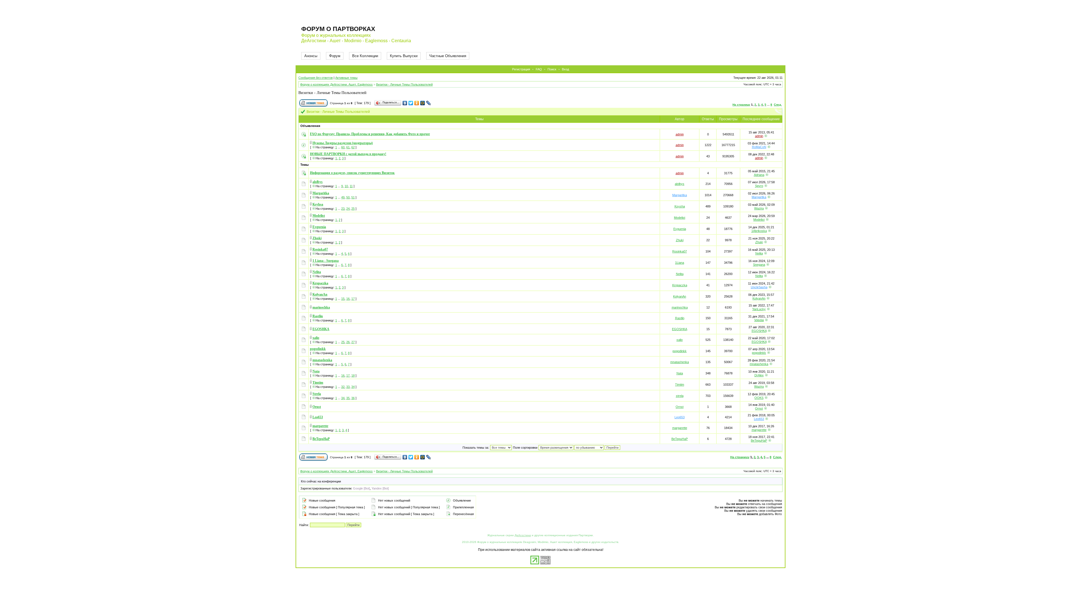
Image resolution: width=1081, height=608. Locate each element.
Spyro (759, 185)
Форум (334, 56)
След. (778, 104)
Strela (316, 394)
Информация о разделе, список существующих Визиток (352, 173)
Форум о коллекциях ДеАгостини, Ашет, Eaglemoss (336, 84)
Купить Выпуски (403, 56)
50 (348, 197)
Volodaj (759, 320)
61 (348, 147)
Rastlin (317, 316)
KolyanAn (319, 294)
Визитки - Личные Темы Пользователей (404, 84)
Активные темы (346, 77)
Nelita (759, 253)
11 (351, 186)
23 (343, 208)
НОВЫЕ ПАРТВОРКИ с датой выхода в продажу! (348, 154)
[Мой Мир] (423, 103)
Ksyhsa (317, 204)
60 (343, 147)
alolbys (317, 182)
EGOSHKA (320, 329)
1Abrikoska (759, 231)
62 (353, 147)
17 (353, 298)
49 (343, 197)
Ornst (316, 407)
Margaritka (320, 193)
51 (353, 197)
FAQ (539, 69)
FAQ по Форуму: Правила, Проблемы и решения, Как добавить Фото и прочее (370, 134)
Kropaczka (320, 283)
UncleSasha (759, 287)
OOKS (758, 397)
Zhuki (316, 238)
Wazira (759, 208)
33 (348, 386)
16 (348, 298)
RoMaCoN (759, 147)
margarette (320, 426)
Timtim (317, 383)
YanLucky (759, 309)
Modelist (318, 216)
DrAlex (759, 375)
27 (353, 342)
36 (353, 398)
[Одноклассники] (417, 103)
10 (346, 186)
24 (348, 208)
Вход (565, 69)
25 (353, 208)
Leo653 (317, 417)
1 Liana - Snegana (325, 261)
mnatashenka (322, 360)
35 (348, 398)
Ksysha (679, 206)
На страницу (741, 104)
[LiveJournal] (429, 103)
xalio (315, 338)
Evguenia (319, 227)
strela (680, 395)
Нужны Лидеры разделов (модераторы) (342, 143)
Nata (316, 371)
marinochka (321, 307)
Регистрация (521, 69)
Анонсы (310, 56)
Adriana (759, 174)
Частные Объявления (447, 56)
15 (343, 298)
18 (353, 375)
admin (680, 134)
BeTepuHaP (321, 439)
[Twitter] (411, 103)
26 (348, 342)
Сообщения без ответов (315, 77)
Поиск (552, 69)
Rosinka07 (320, 249)
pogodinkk (318, 349)
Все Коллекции (365, 56)
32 (343, 386)
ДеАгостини (523, 535)
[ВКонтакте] (405, 103)
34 (353, 386)
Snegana (759, 264)
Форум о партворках (338, 28)
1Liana (679, 262)
